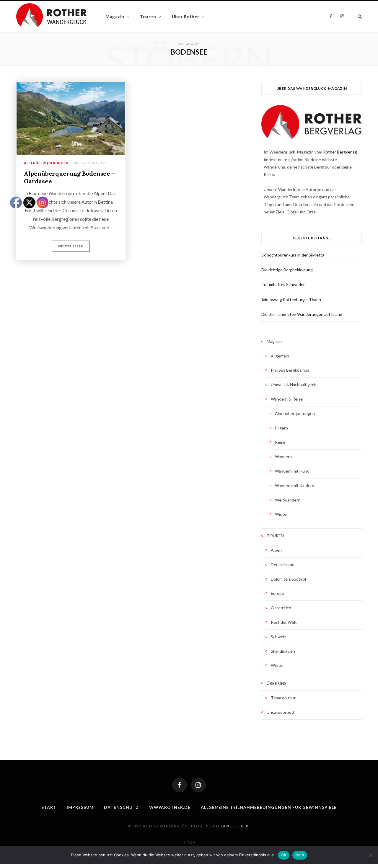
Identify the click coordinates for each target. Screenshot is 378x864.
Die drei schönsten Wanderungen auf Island (301, 314)
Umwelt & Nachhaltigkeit (294, 384)
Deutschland (282, 564)
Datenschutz (121, 807)
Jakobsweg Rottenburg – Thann (291, 299)
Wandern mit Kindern (294, 485)
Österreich (281, 607)
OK (283, 854)
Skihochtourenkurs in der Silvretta (292, 254)
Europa (277, 593)
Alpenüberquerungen (46, 163)
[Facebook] (179, 785)
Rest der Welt (284, 622)
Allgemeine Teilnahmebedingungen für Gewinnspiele (269, 807)
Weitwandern (287, 499)
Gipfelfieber (234, 826)
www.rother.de (169, 807)
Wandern (283, 456)
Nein (299, 854)
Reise (280, 442)
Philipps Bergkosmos (290, 370)
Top (190, 842)
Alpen (276, 550)
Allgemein (280, 355)
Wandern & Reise (287, 398)
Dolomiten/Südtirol (288, 579)
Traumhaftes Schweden (283, 284)
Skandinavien (283, 651)
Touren (148, 16)
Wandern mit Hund (292, 470)
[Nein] (371, 855)
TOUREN (275, 535)
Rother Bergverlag (340, 151)
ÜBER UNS (276, 683)
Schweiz (278, 636)
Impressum (80, 807)
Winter (281, 514)
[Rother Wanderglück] (51, 16)
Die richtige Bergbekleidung (287, 269)
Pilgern (281, 427)
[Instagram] (198, 785)
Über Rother (185, 16)
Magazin (114, 16)
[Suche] (356, 16)
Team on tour (283, 697)
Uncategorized (280, 712)
